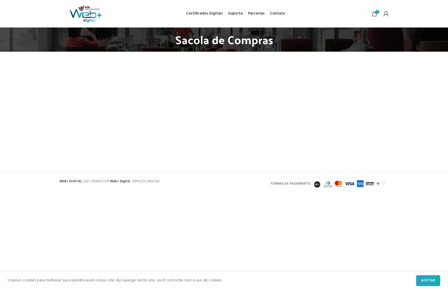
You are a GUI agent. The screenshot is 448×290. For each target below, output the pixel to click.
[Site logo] (86, 13)
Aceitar (428, 280)
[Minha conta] (386, 14)
